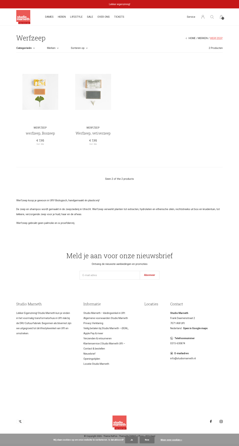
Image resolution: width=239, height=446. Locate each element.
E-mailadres (181, 353)
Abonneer (149, 275)
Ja (131, 440)
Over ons (103, 16)
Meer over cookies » (171, 440)
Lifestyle (76, 16)
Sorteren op (78, 48)
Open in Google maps (195, 328)
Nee (147, 440)
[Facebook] (211, 421)
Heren (62, 16)
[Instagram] (221, 421)
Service (191, 16)
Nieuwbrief (89, 353)
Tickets (119, 16)
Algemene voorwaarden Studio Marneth (105, 318)
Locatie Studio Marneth (96, 363)
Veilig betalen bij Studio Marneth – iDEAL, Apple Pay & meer (106, 331)
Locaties (151, 304)
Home (192, 38)
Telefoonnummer (184, 338)
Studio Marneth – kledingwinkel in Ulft (104, 313)
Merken (203, 38)
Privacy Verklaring (93, 323)
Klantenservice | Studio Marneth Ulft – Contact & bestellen (104, 346)
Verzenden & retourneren (97, 338)
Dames (49, 16)
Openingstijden (91, 358)
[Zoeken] (212, 17)
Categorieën (24, 48)
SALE (90, 16)
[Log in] (202, 17)
